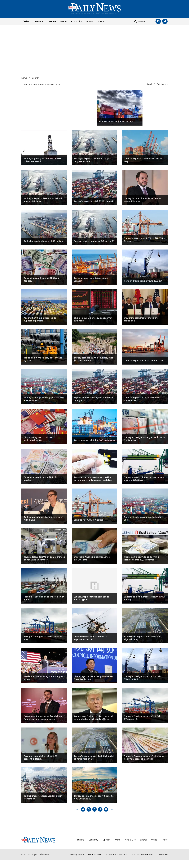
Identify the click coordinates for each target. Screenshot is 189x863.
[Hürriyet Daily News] (94, 9)
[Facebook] (158, 21)
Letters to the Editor (142, 855)
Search (35, 78)
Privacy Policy (77, 855)
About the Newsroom (117, 855)
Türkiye (25, 21)
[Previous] (77, 809)
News (24, 78)
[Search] (135, 21)
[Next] (112, 809)
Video (154, 840)
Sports (89, 21)
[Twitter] (165, 21)
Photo (101, 21)
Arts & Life (76, 21)
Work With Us (95, 855)
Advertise (163, 855)
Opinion (52, 21)
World (63, 21)
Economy (38, 21)
